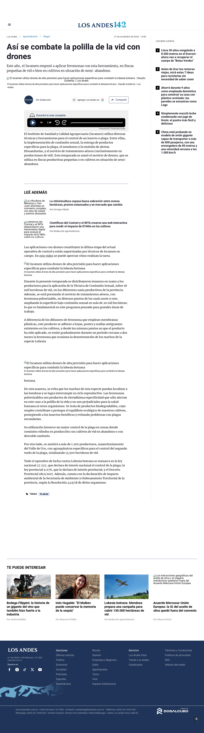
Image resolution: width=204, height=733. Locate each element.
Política (60, 659)
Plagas (44, 494)
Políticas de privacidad (177, 655)
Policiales (61, 674)
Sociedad (61, 669)
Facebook (9, 670)
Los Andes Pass (138, 655)
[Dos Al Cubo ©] (172, 713)
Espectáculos (63, 683)
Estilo (95, 664)
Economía (61, 664)
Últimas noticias (65, 655)
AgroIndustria (30, 36)
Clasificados (135, 664)
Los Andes (12, 36)
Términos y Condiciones (178, 650)
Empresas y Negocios (104, 659)
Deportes (61, 679)
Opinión (96, 655)
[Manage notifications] (196, 718)
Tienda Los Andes (139, 659)
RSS (167, 659)
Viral (94, 679)
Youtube (40, 670)
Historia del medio (175, 664)
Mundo (96, 650)
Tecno (95, 674)
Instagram (17, 670)
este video (46, 256)
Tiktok (25, 670)
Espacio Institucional (104, 683)
